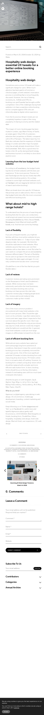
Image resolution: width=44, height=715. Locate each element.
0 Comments (22, 454)
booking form (16, 416)
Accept (6, 711)
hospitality (9, 419)
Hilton (34, 416)
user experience (28, 421)
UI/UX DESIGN (21, 414)
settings (16, 708)
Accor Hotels (10, 448)
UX (36, 421)
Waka (8, 57)
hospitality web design (22, 419)
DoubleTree (26, 416)
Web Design (32, 414)
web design (34, 451)
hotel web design (34, 449)
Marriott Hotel (16, 421)
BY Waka (22, 457)
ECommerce (10, 414)
